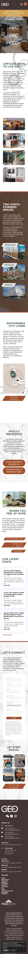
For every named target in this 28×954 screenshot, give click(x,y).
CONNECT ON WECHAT (17, 545)
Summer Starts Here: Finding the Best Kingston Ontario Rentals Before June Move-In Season (14, 615)
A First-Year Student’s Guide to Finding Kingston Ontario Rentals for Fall (14, 594)
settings (5, 947)
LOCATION (4, 886)
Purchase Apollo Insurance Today (14, 471)
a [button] (21, 4)
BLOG (3, 889)
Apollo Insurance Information (14, 463)
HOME (3, 878)
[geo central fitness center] (14, 164)
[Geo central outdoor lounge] (14, 130)
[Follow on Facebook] (11, 816)
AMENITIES (4, 884)
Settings (13, 950)
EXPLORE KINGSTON (14, 398)
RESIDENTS (18, 551)
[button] (15, 383)
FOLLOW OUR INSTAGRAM (14, 786)
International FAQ (7, 891)
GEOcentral (5, 879)
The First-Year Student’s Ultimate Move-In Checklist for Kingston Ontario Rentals (14, 572)
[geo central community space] (14, 147)
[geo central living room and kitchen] (14, 181)
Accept (6, 950)
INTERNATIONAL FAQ (15, 539)
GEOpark (4, 882)
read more (7, 585)
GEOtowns (4, 881)
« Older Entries (7, 635)
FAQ (2, 888)
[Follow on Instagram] (15, 816)
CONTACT (4, 893)
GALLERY (4, 885)
